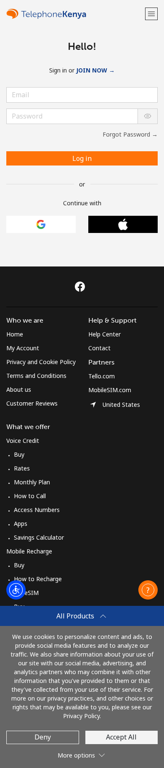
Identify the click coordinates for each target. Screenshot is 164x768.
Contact (99, 348)
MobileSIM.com (109, 390)
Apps (20, 524)
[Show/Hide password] (148, 116)
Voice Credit (22, 441)
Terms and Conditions (36, 376)
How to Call (30, 496)
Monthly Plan (32, 482)
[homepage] (74, 13)
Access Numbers (37, 510)
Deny (42, 737)
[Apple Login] (123, 224)
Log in (82, 158)
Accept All (121, 737)
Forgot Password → (130, 134)
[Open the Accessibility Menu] (16, 590)
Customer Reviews (32, 403)
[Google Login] (41, 224)
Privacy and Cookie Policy (41, 362)
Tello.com (101, 376)
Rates (22, 468)
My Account (22, 348)
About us (18, 389)
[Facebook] (82, 286)
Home (14, 334)
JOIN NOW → (95, 70)
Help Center (104, 334)
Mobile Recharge (29, 551)
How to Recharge (38, 579)
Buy (19, 454)
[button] (151, 13)
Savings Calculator (39, 537)
